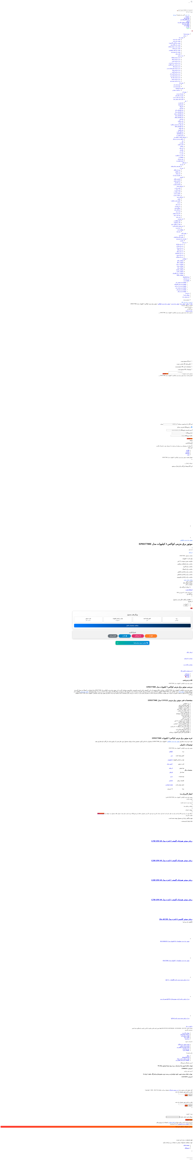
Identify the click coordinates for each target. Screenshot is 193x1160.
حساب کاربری (185, 1033)
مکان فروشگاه (188, 435)
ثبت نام (174, 15)
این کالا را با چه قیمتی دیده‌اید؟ (184, 424)
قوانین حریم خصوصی (183, 1124)
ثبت (191, 608)
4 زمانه (171, 768)
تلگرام (187, 450)
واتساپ (187, 451)
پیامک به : (185, 605)
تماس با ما (186, 1037)
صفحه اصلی (186, 1145)
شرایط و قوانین (172, 1122)
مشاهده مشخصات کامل (132, 625)
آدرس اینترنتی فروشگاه (186, 430)
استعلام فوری (189, 589)
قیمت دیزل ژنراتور (184, 1046)
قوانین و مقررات (185, 1036)
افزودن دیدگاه (100, 813)
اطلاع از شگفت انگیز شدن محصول (182, 599)
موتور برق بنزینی (175, 303)
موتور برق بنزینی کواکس (164, 303)
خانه (191, 303)
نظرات (187, 26)
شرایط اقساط (185, 1057)
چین (172, 755)
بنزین (171, 776)
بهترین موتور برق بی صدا (183, 1058)
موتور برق (182, 303)
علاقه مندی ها (185, 23)
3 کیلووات (170, 759)
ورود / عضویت (189, 1119)
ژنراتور (187, 303)
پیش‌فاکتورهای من (184, 19)
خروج (188, 28)
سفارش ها (186, 18)
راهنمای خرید (186, 1050)
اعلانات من (186, 25)
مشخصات (186, 675)
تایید (186, 1095)
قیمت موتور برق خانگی (183, 1044)
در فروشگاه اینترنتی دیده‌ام (184, 427)
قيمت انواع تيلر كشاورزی (183, 1047)
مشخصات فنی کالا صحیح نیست (183, 366)
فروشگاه (187, 1148)
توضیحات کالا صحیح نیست (184, 369)
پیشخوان (187, 16)
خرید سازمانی (185, 1048)
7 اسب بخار (170, 764)
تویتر (188, 454)
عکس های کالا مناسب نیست (184, 364)
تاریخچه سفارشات (184, 1034)
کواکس (171, 751)
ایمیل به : (185, 604)
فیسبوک (187, 453)
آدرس (187, 21)
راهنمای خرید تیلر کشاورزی (182, 1060)
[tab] (130, 674)
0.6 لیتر (171, 780)
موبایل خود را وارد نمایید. (186, 1117)
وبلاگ (188, 1055)
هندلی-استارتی (169, 784)
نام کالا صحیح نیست (186, 361)
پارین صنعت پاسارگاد (174, 1090)
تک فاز (171, 772)
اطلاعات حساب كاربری (183, 22)
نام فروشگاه (189, 433)
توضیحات (187, 673)
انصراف (190, 1095)
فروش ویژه (186, 299)
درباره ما (187, 1038)
